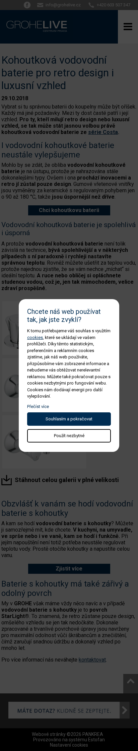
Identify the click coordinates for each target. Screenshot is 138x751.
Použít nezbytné (69, 435)
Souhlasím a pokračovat (69, 418)
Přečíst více (38, 406)
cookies (35, 337)
